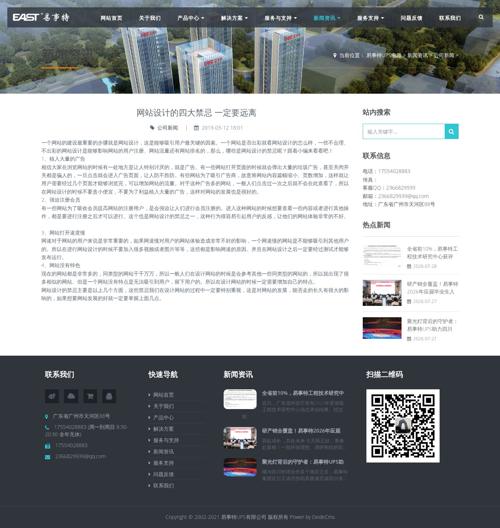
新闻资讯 (325, 17)
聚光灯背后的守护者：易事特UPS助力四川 (310, 461)
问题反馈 (412, 17)
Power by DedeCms (312, 516)
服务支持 (369, 17)
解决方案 (233, 17)
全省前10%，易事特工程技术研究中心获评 (310, 392)
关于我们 (150, 17)
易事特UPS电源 (384, 55)
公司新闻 (444, 55)
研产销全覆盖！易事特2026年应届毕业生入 (311, 430)
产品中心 (189, 17)
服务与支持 (279, 17)
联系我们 (450, 17)
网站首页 (112, 17)
